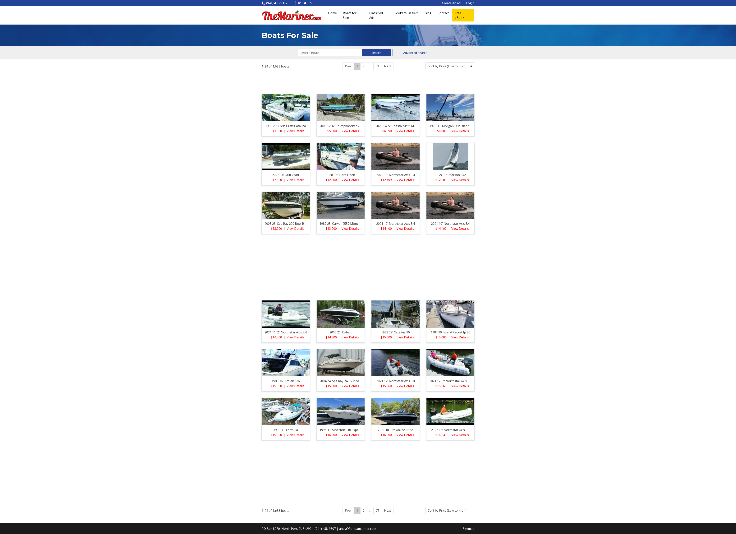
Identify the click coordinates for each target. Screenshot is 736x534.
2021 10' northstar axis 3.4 (395, 223)
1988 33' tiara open (340, 175)
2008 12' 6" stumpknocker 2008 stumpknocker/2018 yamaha (363, 126)
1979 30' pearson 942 (450, 175)
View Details (295, 131)
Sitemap (468, 529)
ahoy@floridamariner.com (357, 529)
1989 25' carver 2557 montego (342, 223)
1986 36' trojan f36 (286, 381)
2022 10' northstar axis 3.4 (395, 175)
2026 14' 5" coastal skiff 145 (395, 126)
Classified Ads (376, 15)
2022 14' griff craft (285, 175)
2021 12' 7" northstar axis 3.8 (450, 381)
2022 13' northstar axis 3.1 (450, 430)
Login (470, 3)
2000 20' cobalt (340, 332)
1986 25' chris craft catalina (285, 126)
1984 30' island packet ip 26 (450, 332)
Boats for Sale (349, 15)
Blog (428, 13)
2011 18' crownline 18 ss (395, 430)
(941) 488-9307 (276, 3)
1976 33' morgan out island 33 (451, 126)
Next (387, 66)
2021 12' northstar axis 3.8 (395, 381)
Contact (443, 13)
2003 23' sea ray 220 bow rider (287, 223)
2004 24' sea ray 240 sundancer (342, 381)
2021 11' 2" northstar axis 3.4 (285, 332)
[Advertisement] (368, 81)
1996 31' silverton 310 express (341, 430)
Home (332, 13)
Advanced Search (415, 53)
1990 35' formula (285, 430)
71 (377, 66)
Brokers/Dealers (407, 13)
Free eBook (459, 15)
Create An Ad (451, 3)
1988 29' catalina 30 (395, 332)
